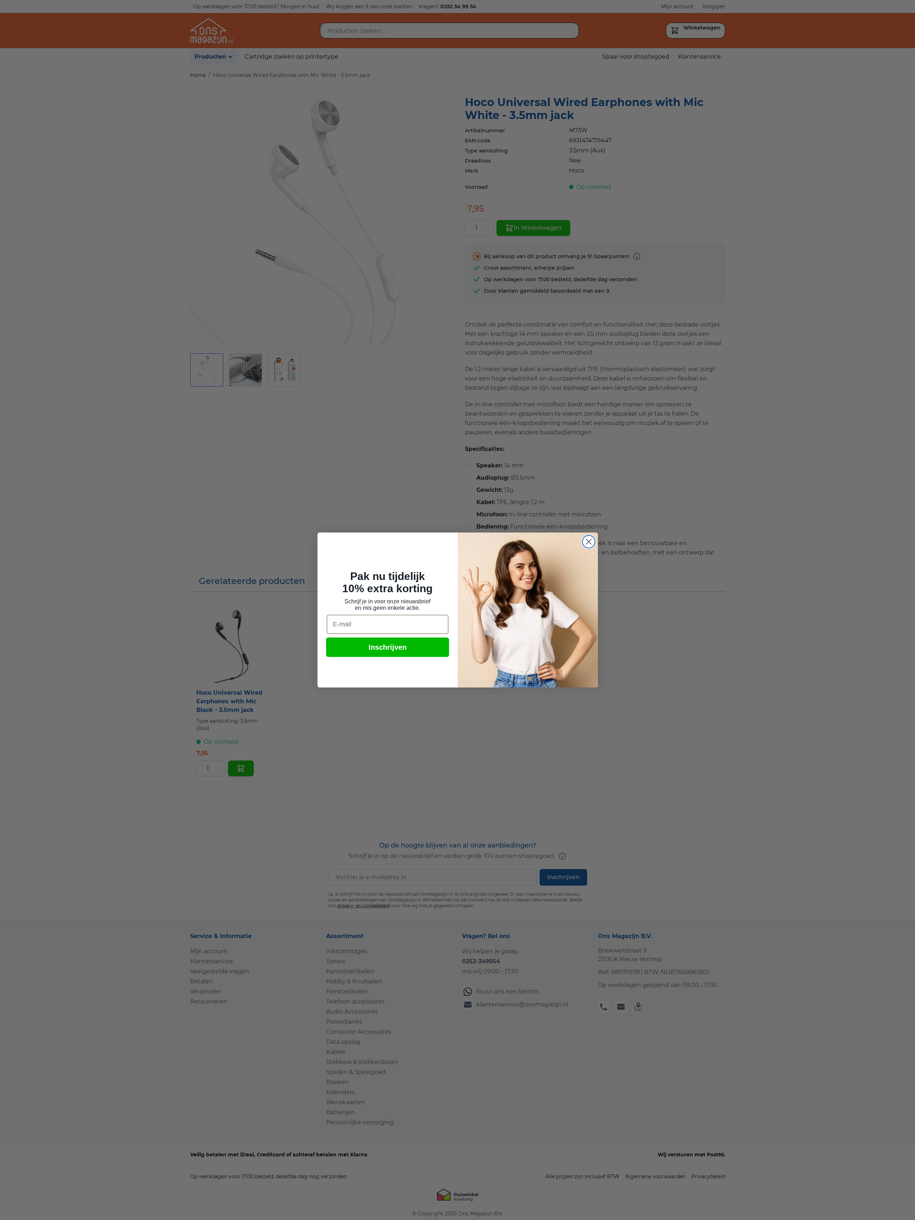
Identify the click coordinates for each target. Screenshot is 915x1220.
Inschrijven (388, 647)
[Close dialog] (588, 541)
